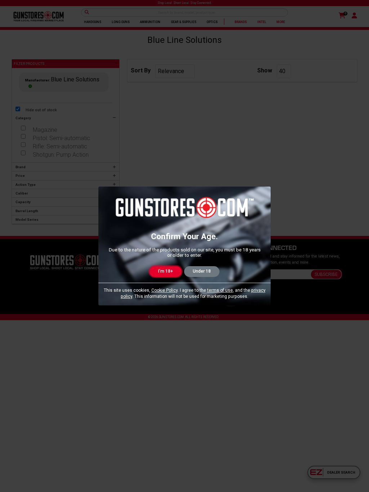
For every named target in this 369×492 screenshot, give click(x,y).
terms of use (220, 290)
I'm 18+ (165, 271)
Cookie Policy (164, 290)
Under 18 (202, 271)
